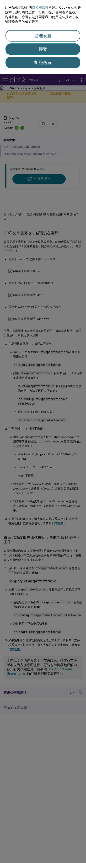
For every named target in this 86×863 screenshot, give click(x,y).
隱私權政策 (40, 7)
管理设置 (43, 35)
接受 (43, 49)
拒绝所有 (43, 62)
